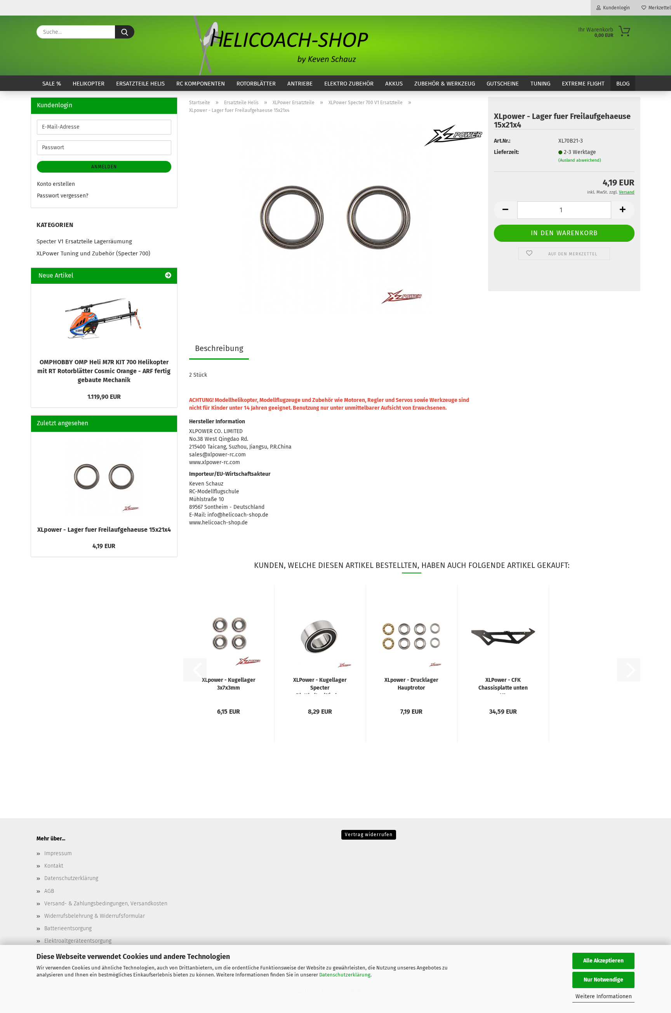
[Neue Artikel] (168, 275)
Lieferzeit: (506, 152)
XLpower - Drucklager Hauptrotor (411, 684)
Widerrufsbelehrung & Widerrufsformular (94, 916)
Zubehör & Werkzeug (444, 83)
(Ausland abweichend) (579, 160)
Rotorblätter (256, 83)
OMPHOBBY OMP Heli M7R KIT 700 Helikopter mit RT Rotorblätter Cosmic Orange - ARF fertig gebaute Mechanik (103, 371)
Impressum (58, 853)
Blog (622, 83)
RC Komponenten (200, 83)
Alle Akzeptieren (603, 960)
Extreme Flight (583, 83)
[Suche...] (124, 31)
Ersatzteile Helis (140, 83)
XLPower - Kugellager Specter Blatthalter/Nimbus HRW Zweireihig (320, 685)
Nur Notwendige (603, 979)
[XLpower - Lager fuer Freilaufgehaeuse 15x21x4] (335, 217)
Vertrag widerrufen (369, 834)
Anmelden (104, 166)
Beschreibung (219, 348)
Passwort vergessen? (62, 195)
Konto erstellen (56, 184)
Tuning (540, 83)
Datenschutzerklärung (344, 975)
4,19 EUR (103, 546)
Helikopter (88, 83)
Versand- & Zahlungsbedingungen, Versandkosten (105, 903)
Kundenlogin (615, 7)
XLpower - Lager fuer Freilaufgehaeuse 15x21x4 (104, 529)
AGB (49, 891)
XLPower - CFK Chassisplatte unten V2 (503, 685)
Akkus (394, 83)
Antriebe (300, 83)
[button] (505, 210)
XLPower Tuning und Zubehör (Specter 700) (93, 253)
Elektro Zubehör (349, 83)
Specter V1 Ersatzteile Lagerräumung (84, 241)
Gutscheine (503, 83)
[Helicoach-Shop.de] (279, 45)
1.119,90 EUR (104, 396)
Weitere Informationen (603, 996)
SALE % (51, 83)
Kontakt (53, 866)
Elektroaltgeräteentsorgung (77, 941)
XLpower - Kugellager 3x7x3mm (229, 684)
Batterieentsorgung (68, 928)
